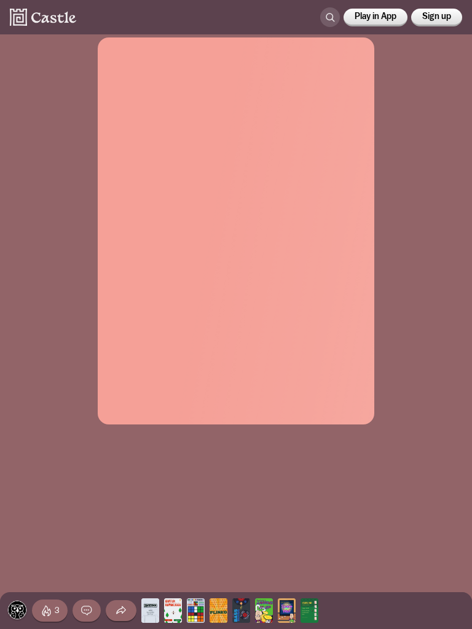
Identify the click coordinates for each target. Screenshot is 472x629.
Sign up (436, 16)
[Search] (330, 17)
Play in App (375, 16)
